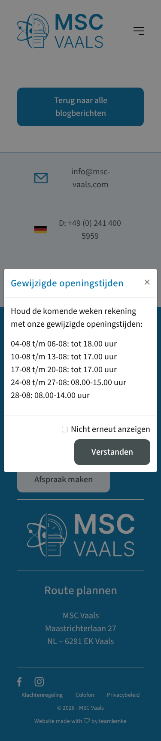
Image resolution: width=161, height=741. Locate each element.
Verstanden (112, 452)
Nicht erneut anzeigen (110, 429)
